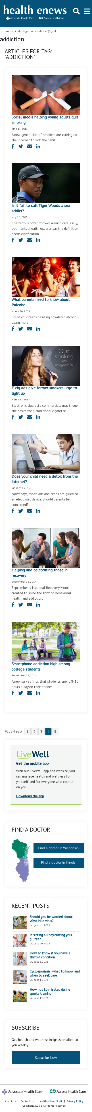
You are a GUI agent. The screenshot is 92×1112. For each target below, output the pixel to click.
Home (8, 31)
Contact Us (27, 1101)
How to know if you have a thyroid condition (50, 955)
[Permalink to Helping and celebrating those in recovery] (46, 547)
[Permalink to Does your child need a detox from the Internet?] (46, 453)
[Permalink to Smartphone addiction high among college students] (46, 641)
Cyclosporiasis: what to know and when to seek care (55, 973)
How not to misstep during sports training (50, 991)
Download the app (30, 796)
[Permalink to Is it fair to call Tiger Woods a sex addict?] (46, 183)
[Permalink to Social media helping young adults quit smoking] (46, 94)
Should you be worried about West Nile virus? (51, 919)
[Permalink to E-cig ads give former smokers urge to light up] (46, 365)
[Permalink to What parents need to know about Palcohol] (46, 276)
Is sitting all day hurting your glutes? (51, 937)
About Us (10, 1101)
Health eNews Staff (50, 1101)
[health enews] (35, 13)
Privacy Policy (75, 1101)
